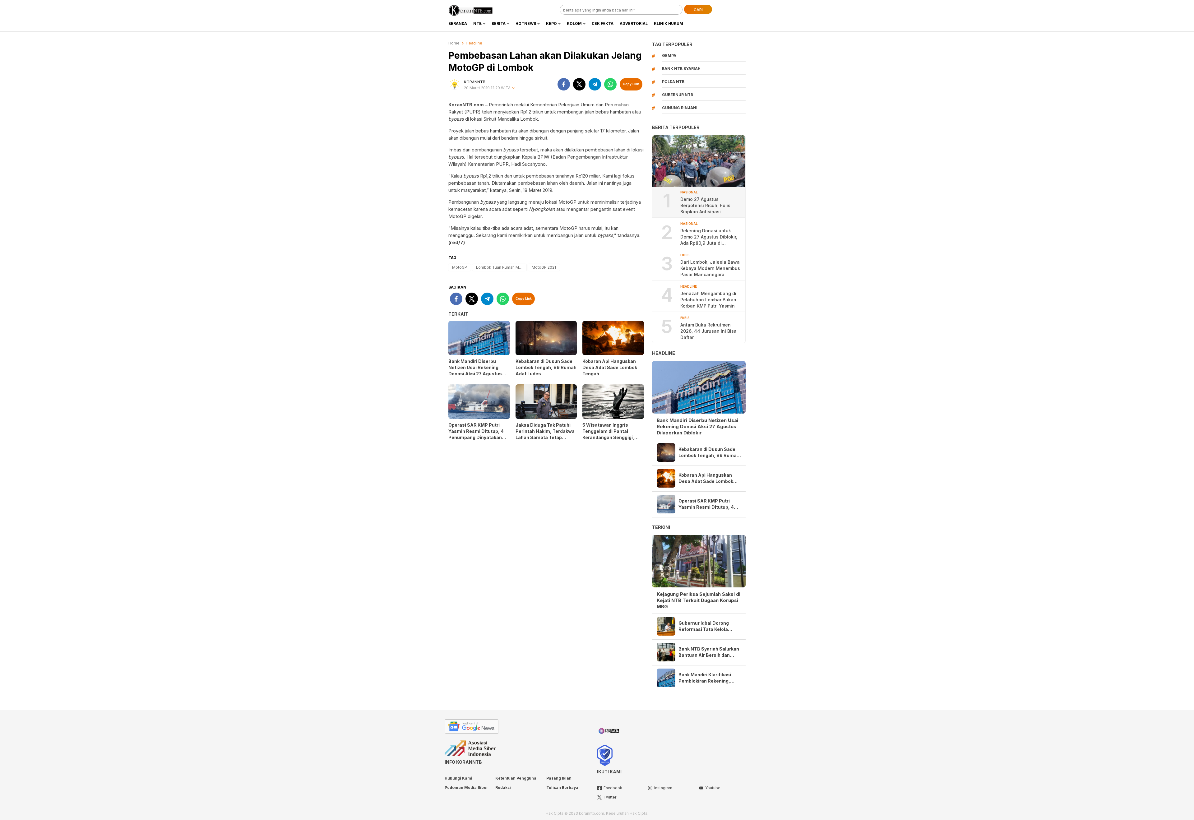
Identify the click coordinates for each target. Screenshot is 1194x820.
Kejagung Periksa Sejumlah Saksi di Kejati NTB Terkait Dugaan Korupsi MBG (698, 600)
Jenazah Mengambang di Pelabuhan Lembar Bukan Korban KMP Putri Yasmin (708, 299)
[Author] (454, 84)
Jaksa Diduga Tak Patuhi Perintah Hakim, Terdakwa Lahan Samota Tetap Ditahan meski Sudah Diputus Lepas (545, 437)
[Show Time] (513, 88)
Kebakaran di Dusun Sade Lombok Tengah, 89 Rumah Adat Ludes (546, 367)
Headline (474, 43)
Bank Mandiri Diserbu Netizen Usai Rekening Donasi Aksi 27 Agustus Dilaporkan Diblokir (475, 370)
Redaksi (503, 787)
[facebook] (564, 84)
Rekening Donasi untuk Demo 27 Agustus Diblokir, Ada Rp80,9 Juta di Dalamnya (708, 237)
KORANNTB (474, 82)
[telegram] (595, 84)
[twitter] (579, 84)
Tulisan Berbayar (563, 787)
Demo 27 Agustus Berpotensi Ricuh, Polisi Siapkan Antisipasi (706, 205)
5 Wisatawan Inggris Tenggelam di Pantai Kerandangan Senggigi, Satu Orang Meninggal (608, 434)
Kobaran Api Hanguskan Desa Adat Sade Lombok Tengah (609, 367)
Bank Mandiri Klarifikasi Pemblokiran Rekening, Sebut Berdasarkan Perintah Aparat (704, 678)
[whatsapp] (610, 84)
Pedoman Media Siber (466, 787)
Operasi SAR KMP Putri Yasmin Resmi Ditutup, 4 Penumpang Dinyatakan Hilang (476, 434)
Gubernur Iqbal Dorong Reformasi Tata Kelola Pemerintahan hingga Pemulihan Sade (703, 626)
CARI (698, 9)
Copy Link (631, 84)
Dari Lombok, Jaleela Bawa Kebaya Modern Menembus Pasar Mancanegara (710, 268)
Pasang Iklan (559, 778)
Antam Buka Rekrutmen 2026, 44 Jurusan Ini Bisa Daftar (708, 331)
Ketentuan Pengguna (515, 778)
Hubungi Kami (458, 778)
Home (454, 43)
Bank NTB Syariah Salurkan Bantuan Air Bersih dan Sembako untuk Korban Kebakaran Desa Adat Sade (708, 652)
